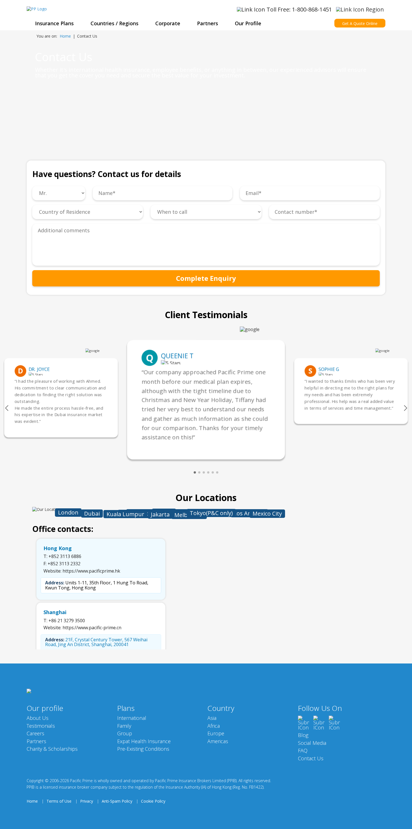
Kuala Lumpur (125, 514)
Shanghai (54, 612)
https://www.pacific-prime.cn (92, 627)
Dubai (92, 513)
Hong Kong (57, 548)
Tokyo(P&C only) (211, 513)
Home (65, 36)
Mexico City (267, 513)
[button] (6, 408)
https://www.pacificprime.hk (91, 571)
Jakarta (160, 514)
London (68, 512)
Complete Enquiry (206, 278)
